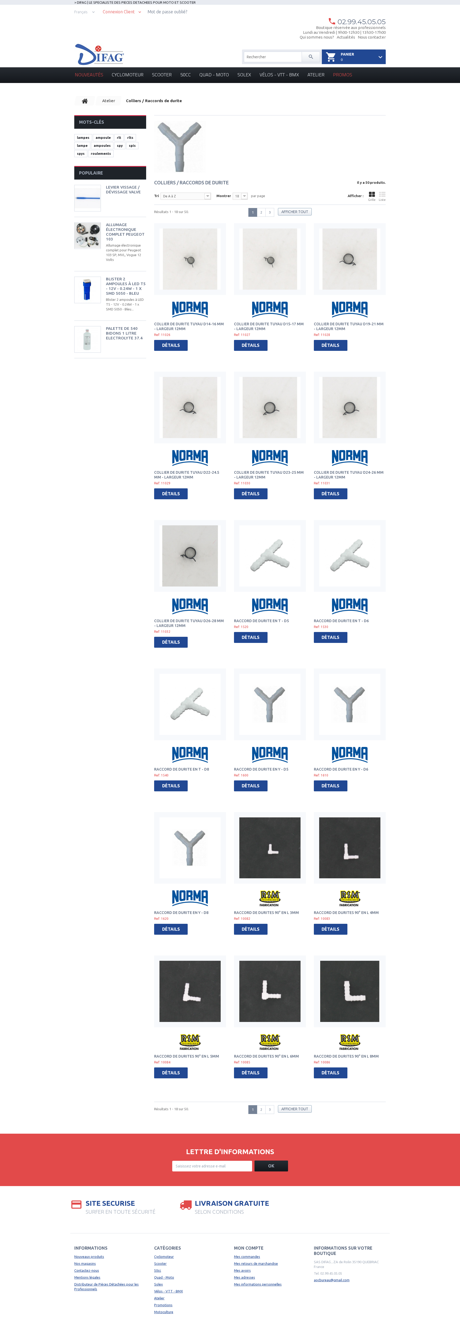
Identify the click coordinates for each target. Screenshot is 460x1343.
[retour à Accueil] (85, 101)
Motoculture (163, 1312)
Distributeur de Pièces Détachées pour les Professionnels (106, 1286)
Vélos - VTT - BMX (279, 74)
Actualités (346, 37)
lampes (83, 137)
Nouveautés (89, 74)
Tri (156, 196)
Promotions (163, 1305)
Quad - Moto (214, 74)
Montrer (223, 196)
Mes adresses (244, 1277)
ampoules (102, 145)
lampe (82, 145)
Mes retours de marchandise (256, 1263)
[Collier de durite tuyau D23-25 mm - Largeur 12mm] (270, 407)
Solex (244, 74)
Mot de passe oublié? (167, 11)
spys (81, 153)
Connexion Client (119, 12)
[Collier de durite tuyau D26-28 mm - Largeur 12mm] (190, 556)
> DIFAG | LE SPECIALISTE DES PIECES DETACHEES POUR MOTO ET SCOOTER (135, 2)
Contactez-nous (86, 1270)
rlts (130, 137)
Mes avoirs (242, 1270)
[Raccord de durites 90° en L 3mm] (270, 848)
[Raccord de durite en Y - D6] (350, 704)
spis (132, 145)
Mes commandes (247, 1256)
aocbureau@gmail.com (332, 1280)
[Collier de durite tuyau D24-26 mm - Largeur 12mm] (350, 407)
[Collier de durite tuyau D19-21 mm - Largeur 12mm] (350, 259)
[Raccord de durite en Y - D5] (270, 704)
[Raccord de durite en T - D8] (190, 704)
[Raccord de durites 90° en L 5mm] (190, 991)
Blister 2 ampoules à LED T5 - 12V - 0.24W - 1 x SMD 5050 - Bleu (126, 286)
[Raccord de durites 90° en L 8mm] (350, 991)
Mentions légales (87, 1277)
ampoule (103, 137)
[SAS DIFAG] (99, 54)
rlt (119, 137)
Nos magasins (85, 1263)
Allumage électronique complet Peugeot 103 (125, 231)
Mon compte (249, 1248)
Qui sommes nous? (317, 37)
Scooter (162, 74)
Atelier (316, 74)
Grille (372, 199)
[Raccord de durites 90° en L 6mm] (270, 991)
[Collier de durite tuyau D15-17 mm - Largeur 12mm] (270, 259)
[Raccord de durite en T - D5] (270, 556)
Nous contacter (372, 37)
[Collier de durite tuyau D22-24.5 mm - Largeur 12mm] (190, 407)
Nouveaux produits (89, 1256)
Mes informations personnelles (258, 1284)
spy (120, 145)
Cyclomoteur (127, 74)
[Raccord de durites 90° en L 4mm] (350, 848)
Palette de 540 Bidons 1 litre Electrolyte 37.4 (124, 333)
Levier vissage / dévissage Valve (123, 189)
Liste (382, 199)
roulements (101, 153)
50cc (185, 74)
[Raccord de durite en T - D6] (350, 556)
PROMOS (342, 74)
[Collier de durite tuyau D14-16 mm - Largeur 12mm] (190, 259)
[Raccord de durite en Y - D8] (190, 848)
